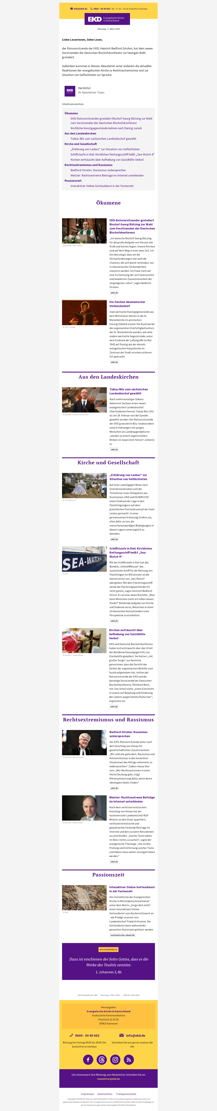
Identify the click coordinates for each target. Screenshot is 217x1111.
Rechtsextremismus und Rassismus (88, 165)
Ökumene (71, 113)
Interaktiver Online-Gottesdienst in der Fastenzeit (102, 186)
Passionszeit (73, 181)
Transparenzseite (126, 1094)
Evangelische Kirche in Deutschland (108, 1011)
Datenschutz (104, 1094)
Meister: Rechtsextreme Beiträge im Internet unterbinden (107, 175)
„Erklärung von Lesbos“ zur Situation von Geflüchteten (105, 149)
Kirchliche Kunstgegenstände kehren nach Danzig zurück (106, 128)
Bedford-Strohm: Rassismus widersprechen (98, 170)
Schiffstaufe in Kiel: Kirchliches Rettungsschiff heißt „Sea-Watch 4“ (112, 154)
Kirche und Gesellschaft (81, 144)
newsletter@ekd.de (108, 1078)
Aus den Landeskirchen (80, 133)
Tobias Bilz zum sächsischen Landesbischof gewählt (103, 139)
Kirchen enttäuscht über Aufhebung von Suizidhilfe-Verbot (107, 160)
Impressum (87, 1094)
